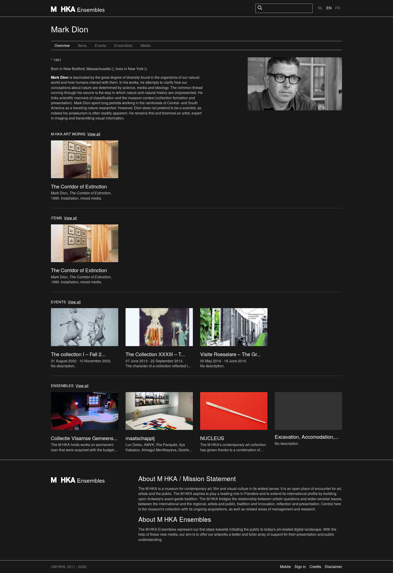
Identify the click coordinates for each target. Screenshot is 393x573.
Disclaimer (333, 566)
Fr (337, 7)
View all (93, 134)
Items (82, 45)
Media (146, 45)
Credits (315, 566)
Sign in (300, 566)
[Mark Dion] (295, 84)
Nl (320, 7)
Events (100, 45)
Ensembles (123, 45)
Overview (62, 45)
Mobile (285, 566)
